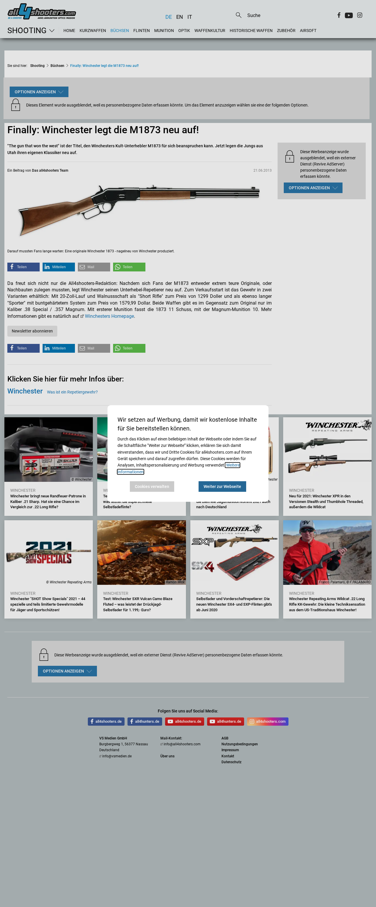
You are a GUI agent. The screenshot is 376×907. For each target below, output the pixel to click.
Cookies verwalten (152, 486)
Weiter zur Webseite (222, 486)
